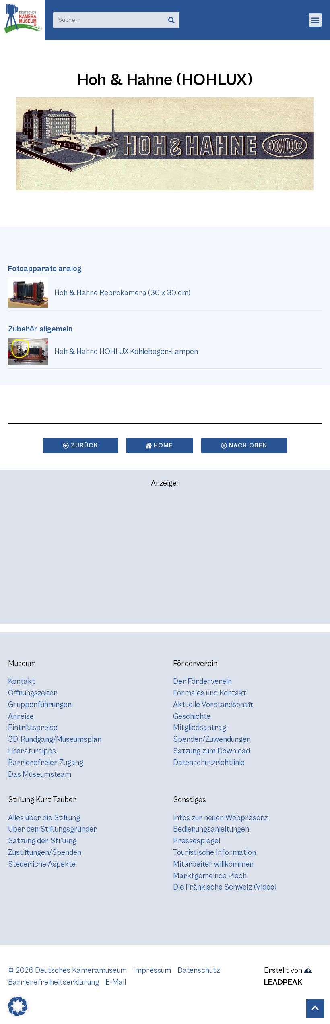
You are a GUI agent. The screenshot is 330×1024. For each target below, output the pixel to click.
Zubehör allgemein (40, 329)
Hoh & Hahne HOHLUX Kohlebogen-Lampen (126, 351)
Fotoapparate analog (45, 268)
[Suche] (171, 20)
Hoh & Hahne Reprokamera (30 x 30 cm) (122, 292)
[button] (315, 20)
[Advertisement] (165, 559)
